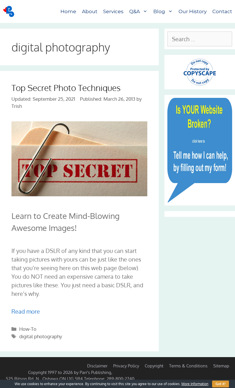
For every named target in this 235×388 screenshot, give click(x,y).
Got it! (221, 384)
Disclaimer (97, 366)
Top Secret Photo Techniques (66, 87)
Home (68, 11)
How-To (27, 329)
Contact (222, 11)
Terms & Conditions (188, 366)
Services (113, 11)
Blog (159, 11)
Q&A (134, 11)
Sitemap (221, 366)
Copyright (154, 366)
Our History (193, 11)
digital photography (40, 336)
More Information (194, 384)
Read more (25, 311)
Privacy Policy (126, 366)
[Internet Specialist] (10, 11)
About (89, 11)
